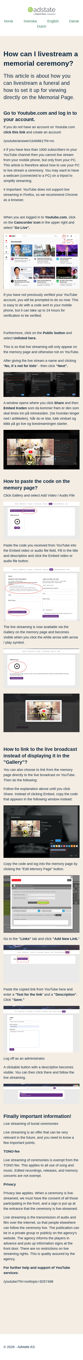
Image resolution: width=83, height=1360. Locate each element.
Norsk (8, 21)
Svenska (30, 21)
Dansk (74, 21)
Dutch (41, 26)
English (53, 21)
